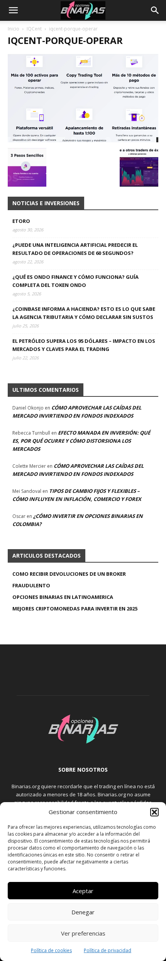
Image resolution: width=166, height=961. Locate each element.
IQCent (34, 28)
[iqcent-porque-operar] (83, 140)
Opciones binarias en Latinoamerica (62, 596)
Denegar (83, 912)
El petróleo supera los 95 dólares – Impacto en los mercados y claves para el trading (83, 344)
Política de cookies (51, 950)
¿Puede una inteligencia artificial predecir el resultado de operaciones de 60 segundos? (75, 248)
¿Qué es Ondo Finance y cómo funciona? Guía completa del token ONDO (75, 280)
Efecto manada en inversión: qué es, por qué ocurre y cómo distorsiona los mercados (81, 440)
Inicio (13, 28)
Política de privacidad (107, 950)
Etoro (21, 220)
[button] (154, 812)
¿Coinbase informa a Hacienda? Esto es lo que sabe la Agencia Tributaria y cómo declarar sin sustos (83, 312)
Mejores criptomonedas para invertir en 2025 (74, 608)
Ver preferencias (83, 933)
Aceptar (83, 891)
